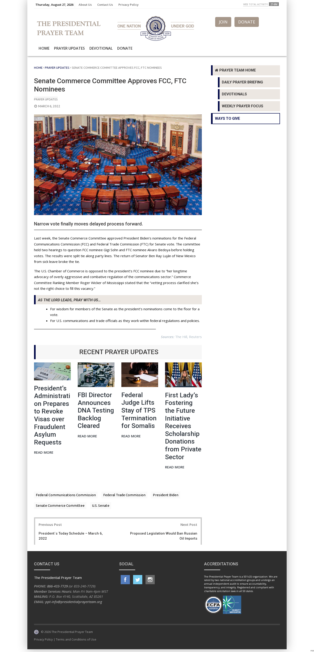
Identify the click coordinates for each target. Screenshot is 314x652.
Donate (124, 48)
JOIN (223, 22)
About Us (85, 5)
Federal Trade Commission (124, 495)
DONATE (246, 22)
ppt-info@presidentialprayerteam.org (73, 601)
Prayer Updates (69, 48)
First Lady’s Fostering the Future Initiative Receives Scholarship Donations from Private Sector (183, 426)
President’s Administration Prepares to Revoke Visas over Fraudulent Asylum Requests (52, 415)
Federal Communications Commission (66, 495)
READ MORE (43, 453)
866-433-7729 (57, 586)
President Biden (165, 495)
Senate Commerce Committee (60, 505)
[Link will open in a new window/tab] (125, 579)
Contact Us (105, 5)
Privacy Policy (128, 5)
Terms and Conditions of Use (76, 639)
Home (44, 48)
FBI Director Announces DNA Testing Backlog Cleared (96, 410)
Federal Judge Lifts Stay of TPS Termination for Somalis (139, 410)
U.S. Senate (100, 505)
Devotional (101, 48)
